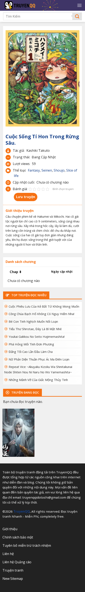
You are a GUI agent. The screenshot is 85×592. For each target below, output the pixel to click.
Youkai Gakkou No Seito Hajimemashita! (37, 336)
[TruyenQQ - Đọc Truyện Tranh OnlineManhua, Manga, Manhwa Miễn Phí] (37, 5)
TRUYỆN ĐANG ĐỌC (25, 392)
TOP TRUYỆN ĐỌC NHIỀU (28, 295)
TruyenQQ (21, 511)
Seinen (46, 170)
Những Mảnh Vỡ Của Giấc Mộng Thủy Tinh (38, 380)
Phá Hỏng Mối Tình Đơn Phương (31, 344)
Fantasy (34, 170)
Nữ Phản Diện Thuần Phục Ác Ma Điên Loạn (39, 359)
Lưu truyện (25, 197)
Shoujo (59, 170)
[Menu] (79, 5)
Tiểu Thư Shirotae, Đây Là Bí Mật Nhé (35, 329)
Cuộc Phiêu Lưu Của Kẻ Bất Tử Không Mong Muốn (44, 306)
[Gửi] (77, 16)
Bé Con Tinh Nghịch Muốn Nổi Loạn (33, 321)
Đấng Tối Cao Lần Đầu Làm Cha (31, 352)
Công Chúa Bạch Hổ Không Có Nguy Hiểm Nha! (41, 314)
